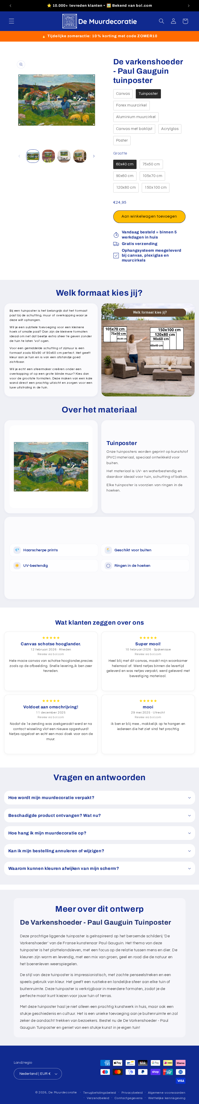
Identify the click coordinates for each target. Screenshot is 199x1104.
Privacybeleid (132, 1092)
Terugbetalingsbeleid (99, 1092)
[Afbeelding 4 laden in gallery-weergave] (79, 156)
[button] (11, 21)
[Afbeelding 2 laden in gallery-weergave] (48, 156)
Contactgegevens (129, 1098)
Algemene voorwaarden (167, 1092)
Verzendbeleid (98, 1098)
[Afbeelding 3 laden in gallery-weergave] (64, 156)
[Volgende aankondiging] (188, 5)
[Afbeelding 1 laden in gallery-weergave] (32, 156)
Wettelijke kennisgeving (167, 1098)
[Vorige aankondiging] (10, 5)
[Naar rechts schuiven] (94, 156)
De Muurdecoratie (62, 1092)
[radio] (123, 94)
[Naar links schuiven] (19, 156)
